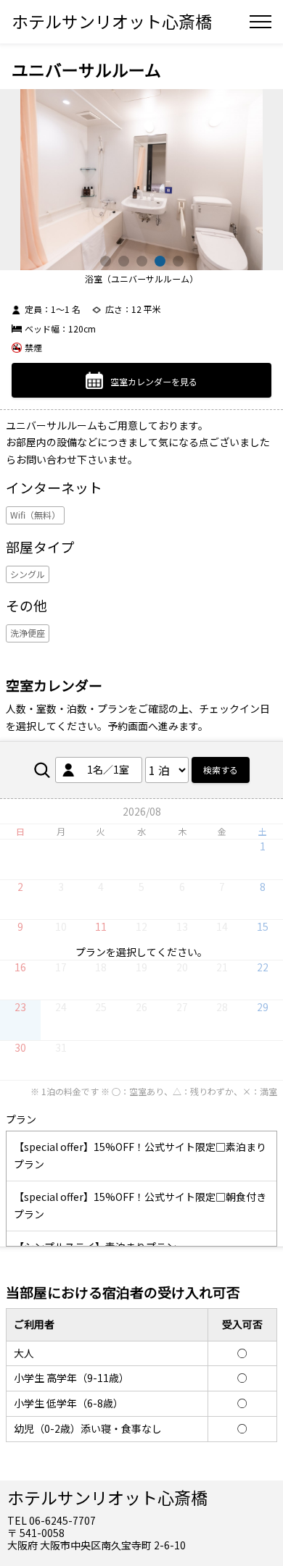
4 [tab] (160, 261)
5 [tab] (178, 261)
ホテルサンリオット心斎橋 (112, 21)
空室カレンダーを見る (153, 380)
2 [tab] (124, 261)
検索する (220, 769)
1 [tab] (106, 261)
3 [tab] (142, 261)
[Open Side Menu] (260, 22)
